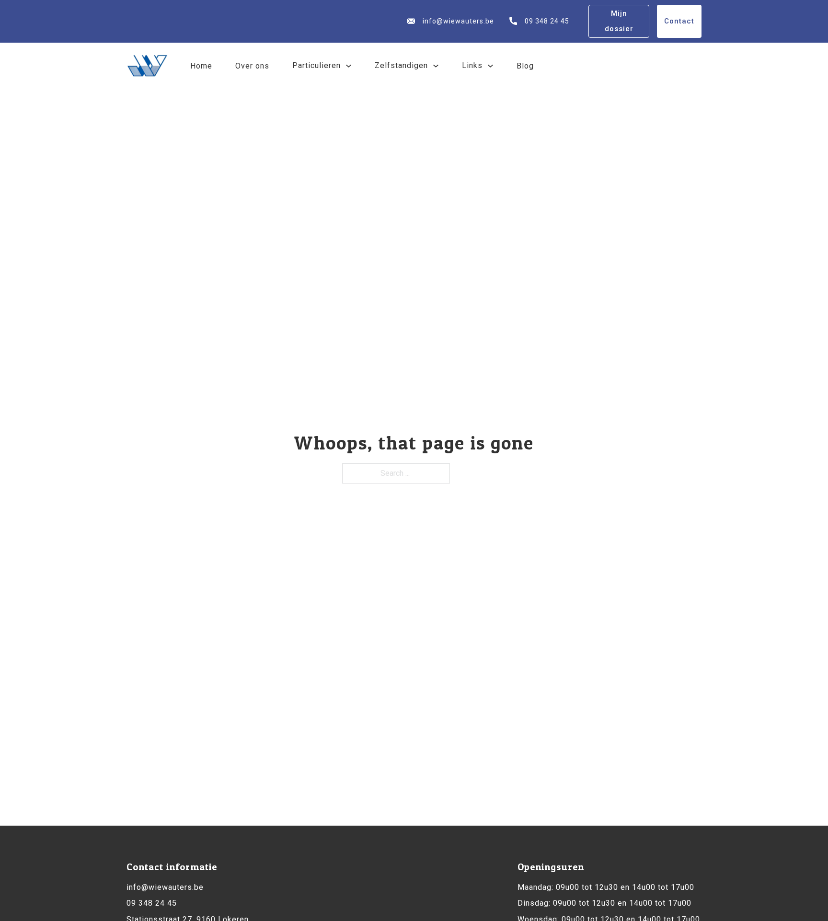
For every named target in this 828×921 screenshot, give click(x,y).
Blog (525, 65)
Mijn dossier (619, 21)
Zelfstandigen (401, 65)
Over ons (252, 65)
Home (201, 65)
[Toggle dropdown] (348, 66)
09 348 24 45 (547, 21)
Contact (679, 21)
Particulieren (316, 65)
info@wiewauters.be (458, 21)
